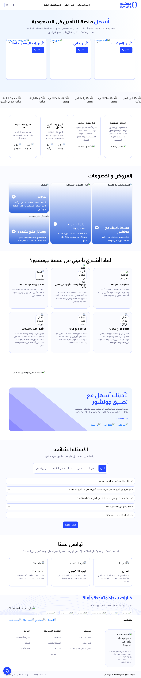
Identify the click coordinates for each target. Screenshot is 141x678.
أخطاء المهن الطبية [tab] (62, 468)
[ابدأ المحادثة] (7, 671)
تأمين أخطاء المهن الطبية (80, 649)
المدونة (58, 649)
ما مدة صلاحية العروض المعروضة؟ (119, 515)
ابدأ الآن (127, 50)
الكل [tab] (102, 468)
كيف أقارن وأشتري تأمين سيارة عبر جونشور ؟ (115, 481)
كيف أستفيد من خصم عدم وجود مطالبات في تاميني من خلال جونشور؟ (105, 498)
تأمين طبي (86, 643)
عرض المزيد (70, 525)
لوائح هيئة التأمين (23, 637)
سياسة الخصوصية (41, 675)
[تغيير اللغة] (6, 5)
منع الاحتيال (10, 675)
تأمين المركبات (83, 5)
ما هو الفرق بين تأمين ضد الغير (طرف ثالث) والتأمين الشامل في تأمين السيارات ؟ (101, 489)
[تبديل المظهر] (13, 5)
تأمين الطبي (69, 5)
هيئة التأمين (25, 649)
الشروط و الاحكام (24, 675)
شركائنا (27, 643)
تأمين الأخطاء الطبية (52, 5)
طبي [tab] (79, 468)
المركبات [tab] (91, 468)
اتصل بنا (57, 637)
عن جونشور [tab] (42, 468)
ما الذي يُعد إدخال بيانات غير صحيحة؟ (119, 506)
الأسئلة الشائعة (54, 643)
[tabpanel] (70, 61)
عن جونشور (56, 654)
